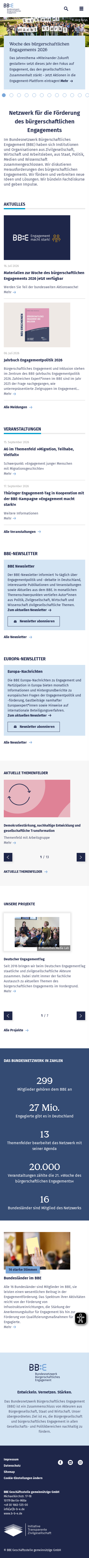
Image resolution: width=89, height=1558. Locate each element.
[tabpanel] (44, 53)
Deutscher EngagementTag (24, 959)
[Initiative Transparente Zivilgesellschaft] (27, 1529)
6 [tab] (42, 95)
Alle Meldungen (15, 407)
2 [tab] (11, 95)
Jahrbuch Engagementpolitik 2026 (33, 360)
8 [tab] (57, 95)
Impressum (11, 1459)
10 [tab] (72, 95)
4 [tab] (26, 95)
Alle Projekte (13, 1030)
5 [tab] (34, 95)
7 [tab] (49, 95)
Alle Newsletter (15, 637)
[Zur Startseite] (12, 9)
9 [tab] (64, 95)
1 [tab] (4, 95)
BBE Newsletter (21, 566)
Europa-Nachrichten (25, 671)
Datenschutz (12, 1465)
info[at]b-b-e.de (14, 1509)
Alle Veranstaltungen (20, 532)
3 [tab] (19, 95)
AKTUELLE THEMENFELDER (23, 872)
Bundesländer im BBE (22, 1278)
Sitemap (9, 1472)
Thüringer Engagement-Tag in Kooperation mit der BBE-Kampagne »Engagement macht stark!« (44, 499)
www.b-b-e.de (13, 1513)
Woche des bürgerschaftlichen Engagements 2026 (39, 46)
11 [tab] (80, 95)
